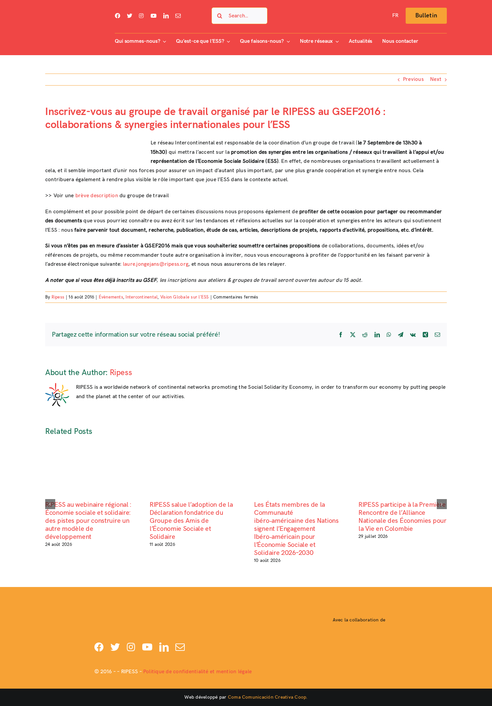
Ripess (58, 297)
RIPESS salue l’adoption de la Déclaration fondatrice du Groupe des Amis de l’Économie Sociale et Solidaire (191, 521)
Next (435, 79)
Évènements (111, 297)
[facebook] (117, 15)
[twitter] (129, 15)
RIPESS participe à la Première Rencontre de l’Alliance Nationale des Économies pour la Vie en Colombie (402, 517)
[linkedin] (166, 15)
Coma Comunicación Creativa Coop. (268, 697)
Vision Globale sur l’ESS (184, 297)
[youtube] (154, 15)
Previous (413, 79)
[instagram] (141, 15)
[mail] (178, 15)
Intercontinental (142, 297)
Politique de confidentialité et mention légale (197, 672)
